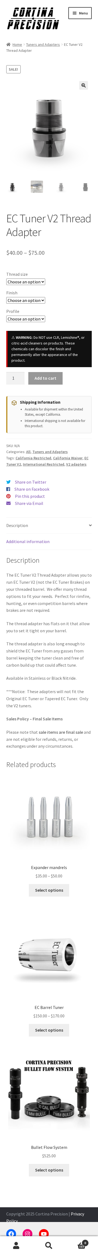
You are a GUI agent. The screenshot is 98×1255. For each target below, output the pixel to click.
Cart (75, 1241)
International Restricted (43, 464)
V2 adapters (76, 464)
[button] (83, 85)
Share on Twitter (30, 482)
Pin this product (30, 496)
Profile (12, 311)
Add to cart (45, 378)
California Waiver (67, 458)
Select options (49, 890)
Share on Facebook (31, 489)
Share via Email (29, 503)
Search (49, 1245)
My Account (16, 1245)
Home (17, 44)
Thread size (17, 274)
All (28, 451)
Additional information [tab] (28, 541)
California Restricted (33, 458)
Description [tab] (17, 525)
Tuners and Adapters (43, 44)
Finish (11, 292)
